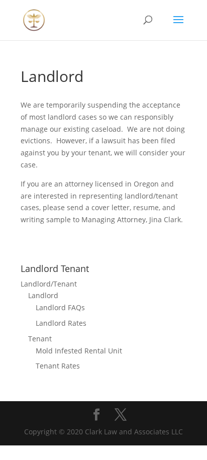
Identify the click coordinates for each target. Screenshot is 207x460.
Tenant (40, 338)
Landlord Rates (61, 323)
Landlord (43, 295)
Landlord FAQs (60, 307)
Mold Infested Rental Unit (79, 350)
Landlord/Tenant (49, 284)
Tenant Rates (58, 366)
